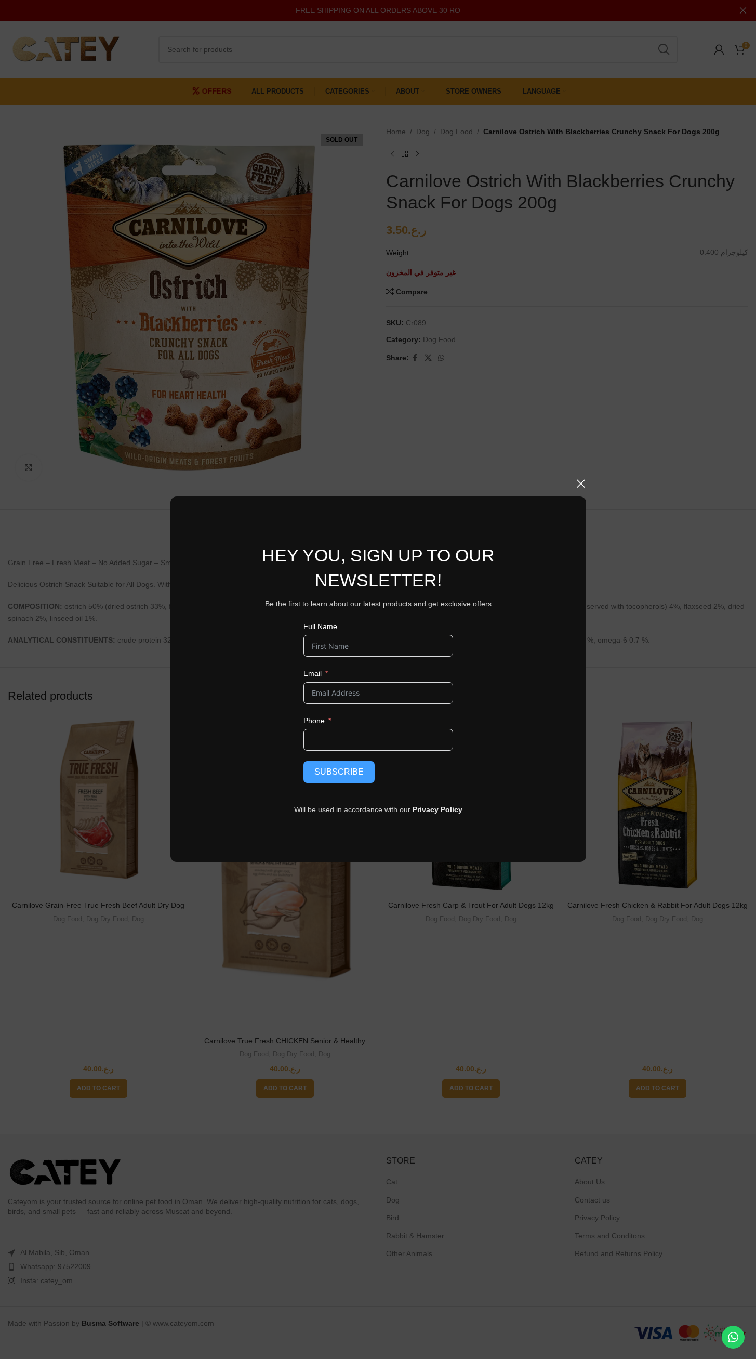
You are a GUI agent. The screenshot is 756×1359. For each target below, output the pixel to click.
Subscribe (338, 771)
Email (312, 673)
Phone (313, 720)
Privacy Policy (437, 809)
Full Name (320, 626)
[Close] (581, 483)
